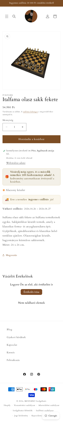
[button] (6, 16)
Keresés (11, 352)
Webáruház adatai (16, 163)
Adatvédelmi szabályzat (48, 405)
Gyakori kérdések (16, 337)
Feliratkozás (13, 360)
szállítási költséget (30, 112)
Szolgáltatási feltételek (23, 410)
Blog (9, 329)
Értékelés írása (31, 292)
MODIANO (30, 401)
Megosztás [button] (11, 255)
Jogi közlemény (21, 415)
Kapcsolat (12, 344)
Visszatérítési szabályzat (24, 405)
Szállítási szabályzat (45, 410)
